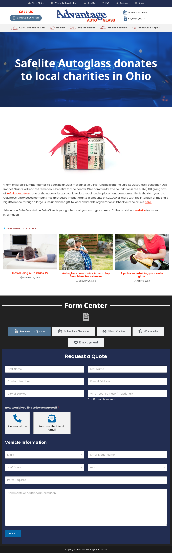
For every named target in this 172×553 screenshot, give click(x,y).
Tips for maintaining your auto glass (142, 275)
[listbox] (44, 467)
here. (148, 202)
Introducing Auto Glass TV (30, 273)
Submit (13, 533)
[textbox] (85, 480)
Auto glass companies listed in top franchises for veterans (86, 275)
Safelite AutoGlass (19, 193)
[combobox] (44, 455)
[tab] (29, 331)
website (140, 210)
